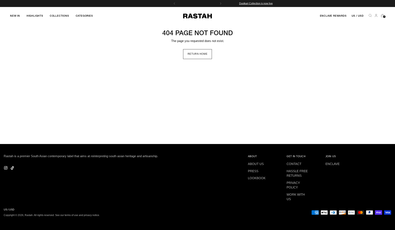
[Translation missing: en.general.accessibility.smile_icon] (376, 16)
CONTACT (294, 164)
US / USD (358, 16)
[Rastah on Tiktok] (12, 168)
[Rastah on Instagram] (6, 168)
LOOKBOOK (257, 178)
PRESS (253, 171)
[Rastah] (197, 16)
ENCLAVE (332, 164)
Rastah (29, 215)
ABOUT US (256, 164)
